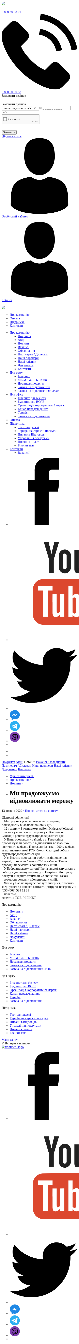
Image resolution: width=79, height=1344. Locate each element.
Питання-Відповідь (31, 434)
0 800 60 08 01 (11, 12)
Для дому (16, 372)
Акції (21, 339)
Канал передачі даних (33, 409)
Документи (25, 365)
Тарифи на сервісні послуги (37, 430)
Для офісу (16, 394)
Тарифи (23, 412)
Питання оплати (29, 441)
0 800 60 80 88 (11, 92)
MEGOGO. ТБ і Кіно (32, 380)
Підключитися (11, 136)
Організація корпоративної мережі (41, 405)
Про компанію (20, 332)
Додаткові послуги (31, 383)
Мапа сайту (10, 1039)
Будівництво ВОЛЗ (31, 401)
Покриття (24, 336)
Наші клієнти (27, 361)
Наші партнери (28, 358)
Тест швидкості (28, 427)
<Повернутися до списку (40, 810)
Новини (23, 343)
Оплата (15, 420)
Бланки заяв (26, 445)
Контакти (24, 369)
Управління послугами (33, 438)
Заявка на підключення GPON (39, 390)
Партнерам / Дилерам (33, 354)
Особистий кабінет (15, 216)
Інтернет (24, 376)
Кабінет (7, 300)
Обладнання (26, 350)
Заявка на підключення (34, 387)
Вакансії (23, 347)
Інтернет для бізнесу (32, 398)
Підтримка (17, 423)
